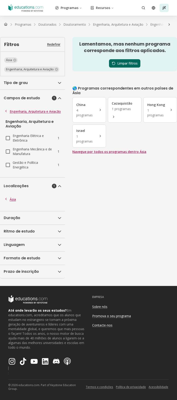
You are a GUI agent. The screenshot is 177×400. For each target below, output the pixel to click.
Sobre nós (99, 306)
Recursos (103, 8)
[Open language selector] (153, 8)
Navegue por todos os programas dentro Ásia (109, 151)
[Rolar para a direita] (169, 24)
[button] (11, 60)
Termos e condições (99, 387)
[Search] (143, 8)
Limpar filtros (127, 63)
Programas (69, 8)
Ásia (13, 199)
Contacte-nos (102, 325)
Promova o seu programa (111, 316)
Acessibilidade (158, 387)
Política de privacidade (131, 387)
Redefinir (53, 44)
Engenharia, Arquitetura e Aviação (35, 111)
